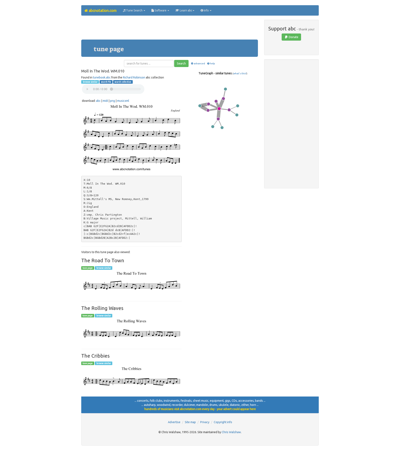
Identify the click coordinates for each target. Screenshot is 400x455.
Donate (293, 37)
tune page (87, 268)
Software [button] (160, 10)
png (112, 100)
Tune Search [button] (134, 10)
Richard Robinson (134, 77)
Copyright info (223, 422)
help (212, 63)
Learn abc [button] (185, 10)
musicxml (123, 100)
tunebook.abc (102, 77)
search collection (122, 82)
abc (98, 100)
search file (106, 82)
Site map (190, 422)
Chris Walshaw (231, 432)
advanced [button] (199, 63)
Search (181, 63)
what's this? (239, 73)
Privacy (204, 422)
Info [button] (206, 10)
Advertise (174, 422)
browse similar (90, 82)
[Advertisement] (169, 29)
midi (105, 100)
